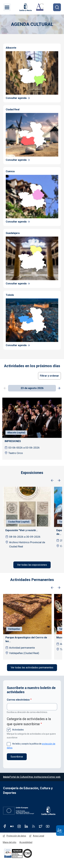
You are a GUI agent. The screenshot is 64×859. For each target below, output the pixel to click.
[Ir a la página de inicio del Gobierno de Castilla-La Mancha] (25, 7)
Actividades (18, 729)
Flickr (12, 826)
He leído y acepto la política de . (31, 745)
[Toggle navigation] (7, 7)
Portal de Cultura (18, 776)
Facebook (4, 826)
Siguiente (59, 480)
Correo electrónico (18, 699)
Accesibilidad (25, 842)
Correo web (54, 776)
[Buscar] (57, 7)
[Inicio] (40, 7)
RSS (33, 826)
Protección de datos (16, 836)
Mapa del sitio (9, 842)
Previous (5, 388)
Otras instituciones (37, 776)
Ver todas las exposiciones (32, 564)
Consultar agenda (16, 98)
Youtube (47, 826)
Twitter (40, 826)
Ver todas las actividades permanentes (32, 667)
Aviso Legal (38, 836)
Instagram (19, 826)
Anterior (52, 480)
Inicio (6, 776)
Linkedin (26, 826)
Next (59, 388)
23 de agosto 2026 (32, 388)
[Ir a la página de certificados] (23, 853)
